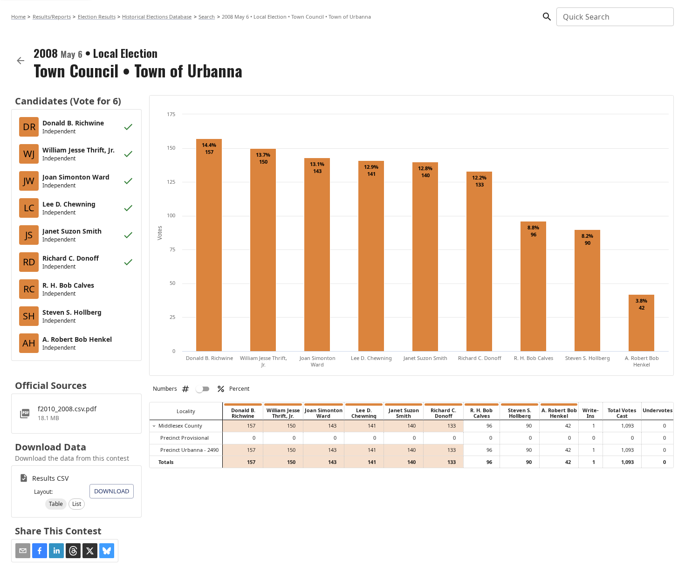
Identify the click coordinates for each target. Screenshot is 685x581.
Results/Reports (52, 16)
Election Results (97, 16)
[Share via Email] (22, 550)
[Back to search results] (20, 60)
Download (111, 491)
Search (207, 16)
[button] (56, 504)
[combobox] (614, 16)
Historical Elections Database (157, 16)
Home (18, 16)
